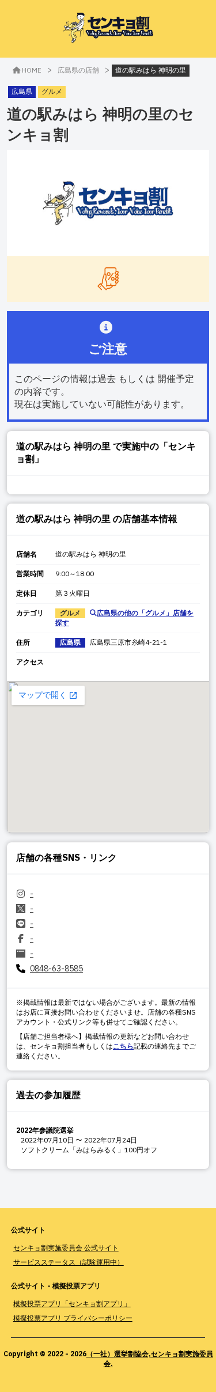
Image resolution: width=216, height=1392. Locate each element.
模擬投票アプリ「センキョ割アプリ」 (72, 1303)
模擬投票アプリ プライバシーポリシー (72, 1318)
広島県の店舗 (78, 70)
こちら (123, 1046)
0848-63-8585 (56, 968)
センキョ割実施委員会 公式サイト (66, 1247)
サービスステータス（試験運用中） (68, 1262)
